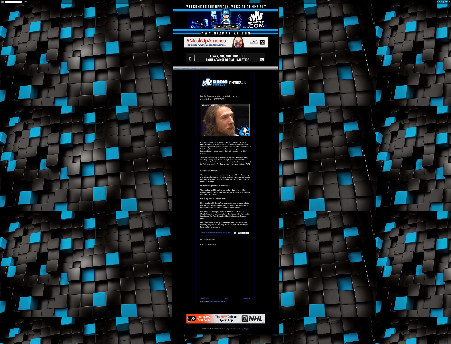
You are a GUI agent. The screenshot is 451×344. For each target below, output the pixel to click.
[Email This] (239, 233)
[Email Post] (234, 232)
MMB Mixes (204, 68)
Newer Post (205, 298)
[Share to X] (243, 233)
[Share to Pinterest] (248, 233)
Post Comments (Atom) (217, 302)
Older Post (246, 298)
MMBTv (194, 68)
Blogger (246, 329)
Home (177, 68)
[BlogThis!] (241, 233)
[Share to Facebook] (245, 233)
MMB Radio (185, 68)
